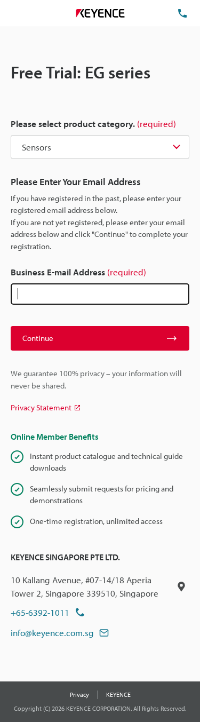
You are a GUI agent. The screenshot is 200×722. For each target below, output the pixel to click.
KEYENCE (118, 695)
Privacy (79, 695)
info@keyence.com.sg (52, 632)
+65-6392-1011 (40, 612)
